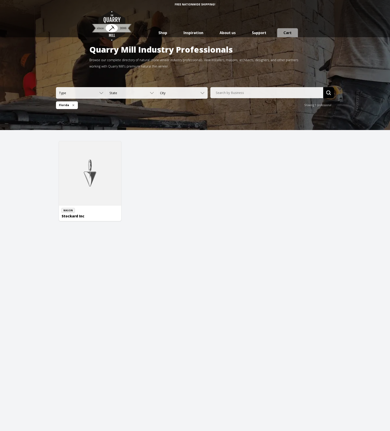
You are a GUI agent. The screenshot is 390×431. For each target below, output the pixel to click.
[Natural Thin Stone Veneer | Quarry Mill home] (112, 30)
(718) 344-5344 (76, 208)
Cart (287, 32)
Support (259, 32)
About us (228, 32)
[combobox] (266, 93)
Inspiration (193, 32)
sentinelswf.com (77, 218)
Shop (162, 32)
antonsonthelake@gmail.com (85, 213)
